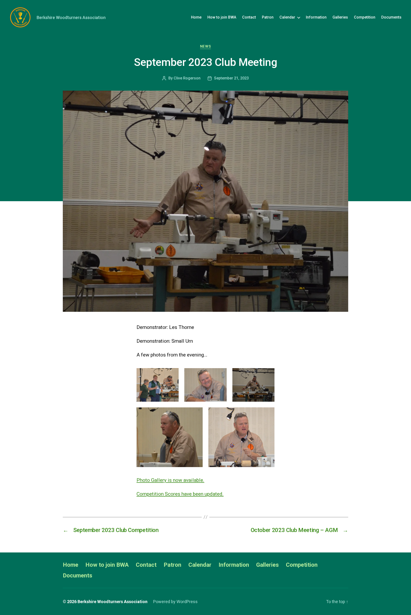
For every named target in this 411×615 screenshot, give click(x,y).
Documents (391, 17)
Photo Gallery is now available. (170, 480)
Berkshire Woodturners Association (112, 601)
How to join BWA (221, 17)
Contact (249, 17)
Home (196, 17)
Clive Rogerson (187, 78)
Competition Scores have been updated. (180, 494)
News (205, 46)
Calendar (287, 17)
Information (316, 17)
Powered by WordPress (175, 601)
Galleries (340, 17)
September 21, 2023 (231, 78)
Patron (268, 17)
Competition (364, 17)
